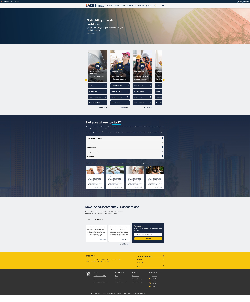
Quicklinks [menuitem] (108, 6)
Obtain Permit (93, 91)
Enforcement (139, 72)
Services (96, 272)
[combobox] (152, 6)
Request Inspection (117, 85)
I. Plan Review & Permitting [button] (94, 138)
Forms (116, 275)
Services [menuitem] (117, 5)
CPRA (138, 266)
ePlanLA (91, 85)
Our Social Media (153, 272)
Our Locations (135, 275)
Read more (102, 239)
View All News (123, 244)
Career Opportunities (96, 293)
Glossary (139, 259)
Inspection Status (116, 91)
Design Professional (113, 176)
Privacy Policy (127, 293)
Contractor (131, 176)
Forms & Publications (120, 272)
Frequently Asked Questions (144, 256)
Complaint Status (139, 91)
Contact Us (140, 262)
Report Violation (138, 85)
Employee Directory (137, 279)
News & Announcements (121, 282)
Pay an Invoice (138, 97)
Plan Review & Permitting (94, 72)
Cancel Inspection (116, 97)
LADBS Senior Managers (138, 282)
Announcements (99, 219)
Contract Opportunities (109, 293)
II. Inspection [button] (90, 143)
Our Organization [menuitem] (139, 5)
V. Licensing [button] (90, 156)
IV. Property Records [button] (93, 152)
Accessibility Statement (139, 293)
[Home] (91, 5)
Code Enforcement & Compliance (102, 282)
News (88, 219)
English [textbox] (150, 5)
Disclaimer (119, 293)
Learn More (90, 33)
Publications (118, 279)
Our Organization (136, 272)
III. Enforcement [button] (91, 147)
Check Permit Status (95, 102)
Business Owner (152, 176)
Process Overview (139, 102)
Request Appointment (95, 97)
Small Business (115, 102)
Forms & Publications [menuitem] (127, 5)
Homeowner (91, 176)
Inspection (116, 72)
